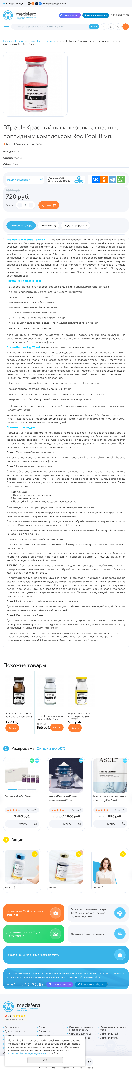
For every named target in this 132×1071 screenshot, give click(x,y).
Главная (7, 41)
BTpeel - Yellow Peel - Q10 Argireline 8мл (80, 715)
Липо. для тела (109, 1037)
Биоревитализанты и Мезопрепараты (81, 1028)
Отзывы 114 (31, 810)
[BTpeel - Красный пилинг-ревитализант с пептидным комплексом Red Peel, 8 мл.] (35, 84)
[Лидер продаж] (32, 760)
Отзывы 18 (76, 810)
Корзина (89, 1068)
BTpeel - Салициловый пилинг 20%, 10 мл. (50, 717)
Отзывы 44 (120, 810)
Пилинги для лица (46, 41)
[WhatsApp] (121, 179)
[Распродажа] (37, 760)
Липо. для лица (109, 1033)
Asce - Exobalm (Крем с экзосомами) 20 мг (63, 798)
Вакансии (44, 1031)
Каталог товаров (24, 41)
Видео (42, 1027)
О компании (12, 1027)
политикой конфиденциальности (29, 1053)
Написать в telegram (97, 15)
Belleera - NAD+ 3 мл (18, 796)
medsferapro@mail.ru (54, 3)
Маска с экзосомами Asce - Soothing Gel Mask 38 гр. (109, 798)
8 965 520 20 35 (120, 15)
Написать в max (71, 15)
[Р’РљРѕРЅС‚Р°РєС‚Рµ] (96, 179)
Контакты (44, 1035)
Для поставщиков (15, 1031)
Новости (10, 1035)
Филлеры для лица (80, 1033)
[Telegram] (112, 179)
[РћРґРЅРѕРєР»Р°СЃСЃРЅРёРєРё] (104, 179)
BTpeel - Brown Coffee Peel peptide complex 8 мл (18, 716)
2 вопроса (35, 144)
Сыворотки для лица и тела (113, 1028)
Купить (46, 205)
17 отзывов (20, 144)
